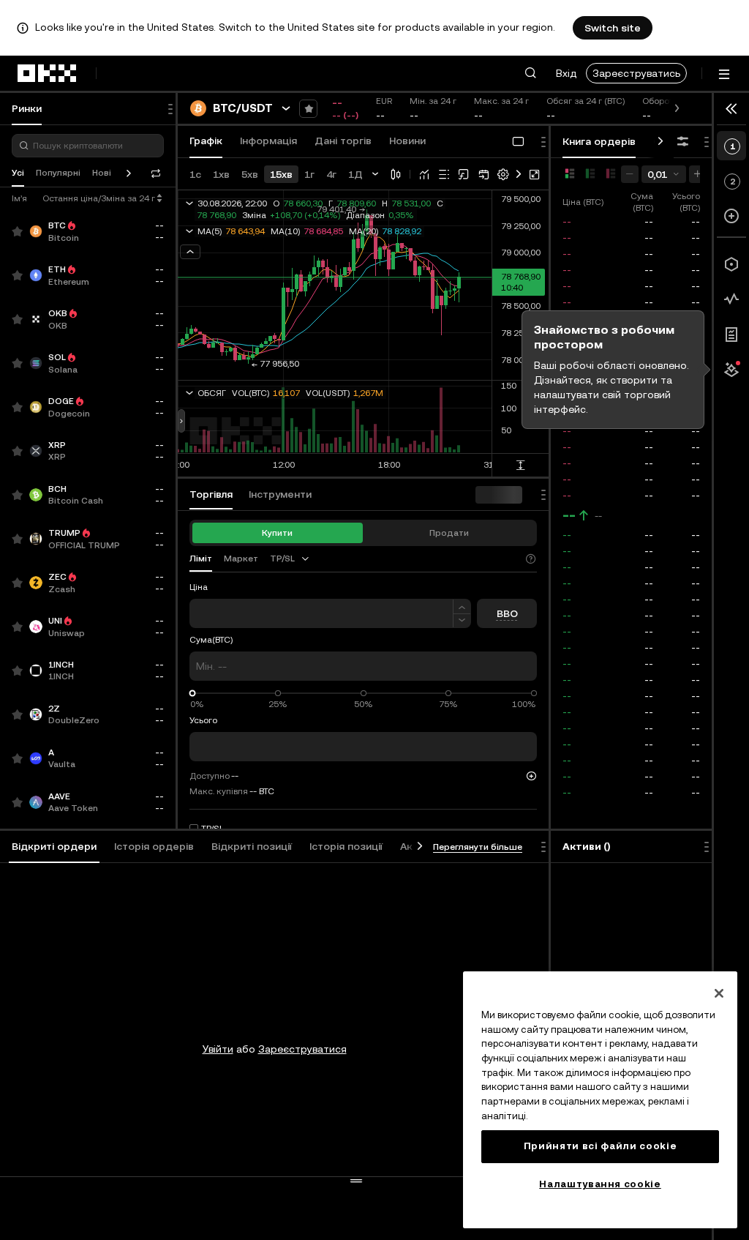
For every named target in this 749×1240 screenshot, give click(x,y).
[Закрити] (719, 993)
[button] (530, 73)
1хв (221, 174)
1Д (355, 174)
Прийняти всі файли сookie (600, 1145)
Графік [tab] (205, 140)
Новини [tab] (407, 140)
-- (569, 515)
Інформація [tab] (268, 140)
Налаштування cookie (599, 1184)
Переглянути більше (477, 847)
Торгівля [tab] (211, 494)
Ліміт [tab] (200, 558)
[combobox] (290, 558)
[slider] (192, 693)
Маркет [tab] (241, 558)
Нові (101, 172)
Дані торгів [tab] (343, 140)
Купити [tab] (277, 533)
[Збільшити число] (461, 606)
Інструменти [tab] (280, 494)
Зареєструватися (302, 1049)
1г (309, 174)
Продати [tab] (449, 533)
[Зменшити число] (461, 621)
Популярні (58, 172)
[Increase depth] (698, 174)
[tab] (54, 847)
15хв (281, 174)
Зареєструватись (636, 73)
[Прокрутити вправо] (660, 142)
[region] (600, 1099)
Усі (18, 172)
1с (195, 174)
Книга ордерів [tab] (599, 141)
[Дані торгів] (731, 299)
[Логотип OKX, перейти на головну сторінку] (48, 73)
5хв (249, 174)
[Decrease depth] (630, 174)
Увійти (218, 1049)
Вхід (566, 73)
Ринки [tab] (27, 108)
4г (331, 174)
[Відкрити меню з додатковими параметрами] (724, 74)
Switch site (612, 28)
